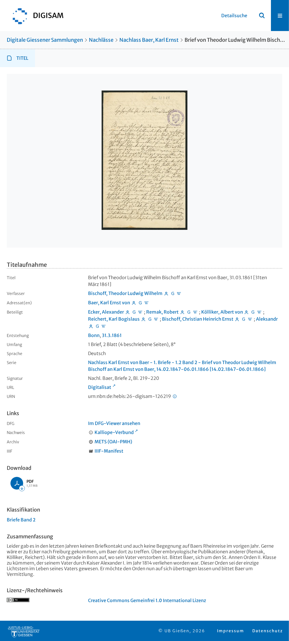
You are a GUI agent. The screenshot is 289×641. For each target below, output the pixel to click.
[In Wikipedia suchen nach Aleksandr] (104, 326)
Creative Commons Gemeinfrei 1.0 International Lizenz (147, 600)
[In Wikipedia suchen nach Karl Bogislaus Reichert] (156, 319)
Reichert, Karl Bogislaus (114, 319)
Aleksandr (267, 319)
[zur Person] (166, 293)
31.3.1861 (112, 335)
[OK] (262, 15)
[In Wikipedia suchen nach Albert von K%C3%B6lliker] (259, 312)
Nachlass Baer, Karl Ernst (149, 40)
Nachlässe (101, 40)
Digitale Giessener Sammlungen (45, 40)
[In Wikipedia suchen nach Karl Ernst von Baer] (147, 302)
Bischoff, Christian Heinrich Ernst (197, 319)
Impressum (230, 630)
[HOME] (35, 15)
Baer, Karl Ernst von (109, 302)
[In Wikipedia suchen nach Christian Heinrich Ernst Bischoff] (250, 319)
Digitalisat (99, 387)
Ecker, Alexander (106, 312)
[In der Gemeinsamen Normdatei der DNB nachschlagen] (173, 293)
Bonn (94, 335)
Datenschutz (267, 630)
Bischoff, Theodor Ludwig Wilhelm (125, 293)
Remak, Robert (162, 312)
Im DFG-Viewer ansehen (114, 423)
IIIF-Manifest (109, 451)
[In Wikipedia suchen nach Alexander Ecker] (140, 312)
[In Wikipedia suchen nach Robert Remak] (195, 312)
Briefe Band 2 (21, 520)
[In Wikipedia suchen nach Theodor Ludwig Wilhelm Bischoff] (179, 293)
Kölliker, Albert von (222, 312)
